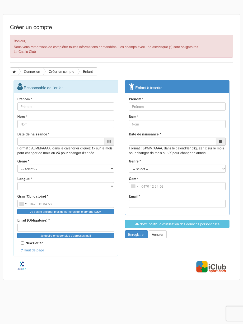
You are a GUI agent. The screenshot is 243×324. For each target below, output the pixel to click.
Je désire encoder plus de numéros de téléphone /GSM (65, 211)
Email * (134, 196)
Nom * (22, 116)
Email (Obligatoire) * (33, 220)
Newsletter (34, 243)
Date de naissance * (33, 134)
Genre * (23, 161)
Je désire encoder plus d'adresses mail (66, 235)
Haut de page (33, 250)
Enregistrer (136, 234)
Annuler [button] (158, 234)
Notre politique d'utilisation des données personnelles (179, 224)
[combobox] (23, 204)
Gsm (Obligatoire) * (32, 196)
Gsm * (133, 178)
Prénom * (24, 99)
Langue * (24, 178)
